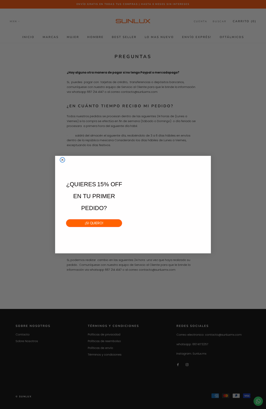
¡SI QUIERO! (94, 223)
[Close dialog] (62, 159)
